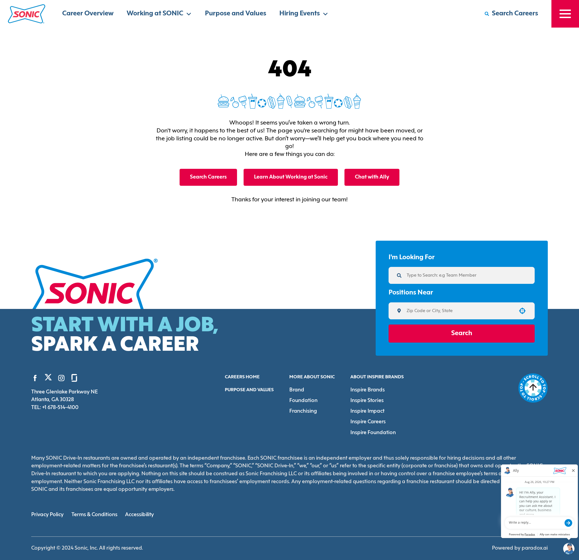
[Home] (26, 14)
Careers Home (242, 377)
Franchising (303, 411)
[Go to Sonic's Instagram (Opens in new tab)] (61, 378)
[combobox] (460, 311)
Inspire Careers (368, 421)
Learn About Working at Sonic (290, 177)
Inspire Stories (367, 400)
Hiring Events (299, 14)
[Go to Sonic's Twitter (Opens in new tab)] (48, 378)
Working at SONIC (155, 14)
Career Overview (88, 14)
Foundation (303, 400)
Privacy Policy (47, 514)
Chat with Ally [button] (372, 177)
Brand (296, 390)
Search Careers (208, 177)
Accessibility (139, 514)
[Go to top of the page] (533, 388)
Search (461, 333)
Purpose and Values (235, 14)
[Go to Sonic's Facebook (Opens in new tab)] (35, 378)
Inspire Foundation (373, 432)
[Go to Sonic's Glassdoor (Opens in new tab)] (74, 378)
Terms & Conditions (94, 514)
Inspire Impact (367, 411)
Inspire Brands (367, 390)
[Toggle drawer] (565, 14)
